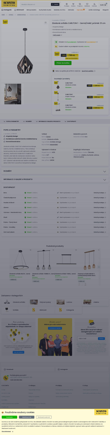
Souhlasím (9, 417)
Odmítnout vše (26, 417)
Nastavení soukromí (44, 417)
